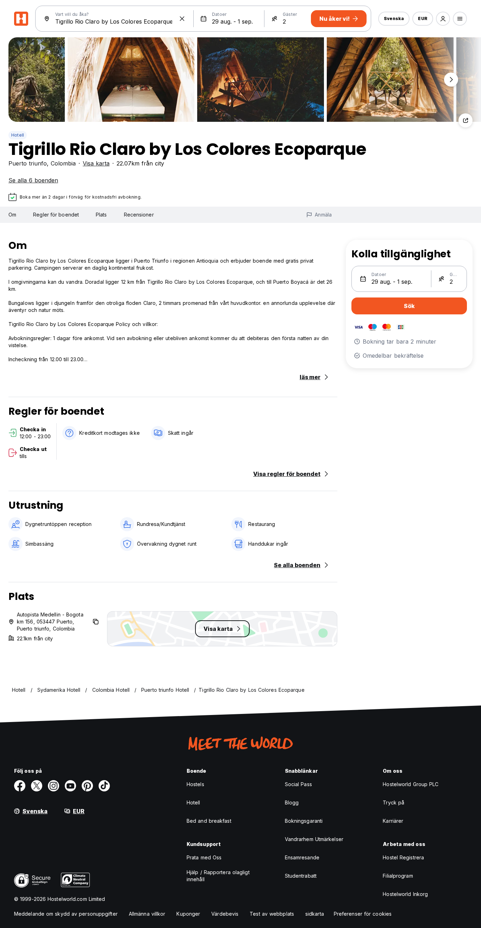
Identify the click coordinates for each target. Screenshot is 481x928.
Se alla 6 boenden (33, 180)
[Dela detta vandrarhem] (465, 120)
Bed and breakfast (209, 821)
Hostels (195, 784)
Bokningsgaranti (304, 821)
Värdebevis (224, 914)
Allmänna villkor (147, 914)
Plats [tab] (101, 215)
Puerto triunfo (27, 163)
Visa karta (96, 163)
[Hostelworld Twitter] (36, 785)
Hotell (17, 135)
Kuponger (188, 914)
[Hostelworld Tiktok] (104, 785)
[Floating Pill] (451, 80)
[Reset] (182, 18)
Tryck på (393, 802)
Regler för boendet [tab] (56, 215)
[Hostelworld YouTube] (70, 785)
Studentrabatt (301, 876)
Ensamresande (302, 857)
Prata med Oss (204, 857)
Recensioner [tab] (139, 215)
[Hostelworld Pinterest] (87, 785)
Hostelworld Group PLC (410, 784)
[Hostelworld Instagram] (53, 785)
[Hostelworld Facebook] (19, 785)
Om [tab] (12, 215)
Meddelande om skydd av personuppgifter (66, 914)
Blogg (292, 802)
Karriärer (393, 821)
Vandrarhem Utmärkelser (314, 839)
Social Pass (298, 784)
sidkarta (314, 914)
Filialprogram (398, 876)
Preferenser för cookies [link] (363, 914)
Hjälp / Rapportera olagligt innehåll (218, 875)
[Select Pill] (443, 19)
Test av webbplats (272, 914)
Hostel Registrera (403, 857)
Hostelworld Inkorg (405, 894)
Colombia (63, 163)
